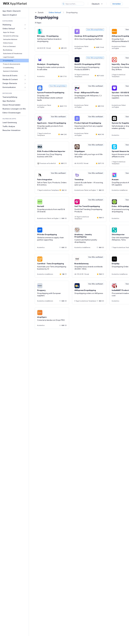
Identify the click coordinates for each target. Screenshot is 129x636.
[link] (14, 11)
